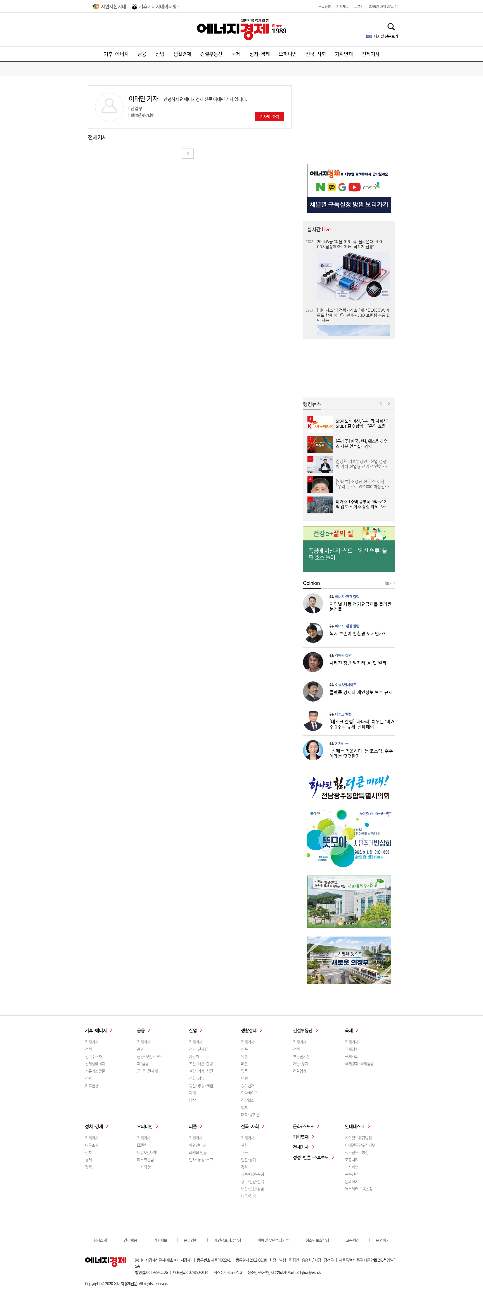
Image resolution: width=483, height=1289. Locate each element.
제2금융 (143, 1063)
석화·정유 (196, 1078)
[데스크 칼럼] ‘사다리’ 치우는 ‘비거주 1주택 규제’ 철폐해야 (362, 724)
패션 (244, 1063)
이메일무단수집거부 (360, 1145)
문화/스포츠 (303, 1126)
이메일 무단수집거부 (273, 1240)
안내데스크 (354, 1126)
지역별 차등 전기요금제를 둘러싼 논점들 (361, 606)
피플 (193, 1126)
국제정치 (351, 1049)
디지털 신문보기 (386, 36)
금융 (142, 54)
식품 (244, 1049)
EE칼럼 (142, 1145)
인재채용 (130, 1240)
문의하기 (351, 1181)
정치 (88, 1152)
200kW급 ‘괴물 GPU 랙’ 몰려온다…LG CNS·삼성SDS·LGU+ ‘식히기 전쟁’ (349, 241)
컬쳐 (244, 1107)
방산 (192, 1100)
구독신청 (324, 6)
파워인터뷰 (197, 1145)
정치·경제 (259, 54)
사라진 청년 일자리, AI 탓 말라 (358, 662)
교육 (244, 1152)
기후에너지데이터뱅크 (160, 6)
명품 (244, 1071)
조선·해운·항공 (201, 1063)
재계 (192, 1092)
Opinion (311, 582)
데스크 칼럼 (343, 714)
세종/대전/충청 (252, 1174)
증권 (140, 1049)
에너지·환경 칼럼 (347, 596)
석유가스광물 (95, 1071)
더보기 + (388, 582)
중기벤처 (247, 1085)
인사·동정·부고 (201, 1159)
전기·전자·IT (198, 1049)
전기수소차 (93, 1056)
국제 (235, 54)
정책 (88, 1049)
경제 (88, 1159)
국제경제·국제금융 (359, 1063)
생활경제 (182, 54)
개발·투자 (300, 1063)
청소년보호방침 (356, 1152)
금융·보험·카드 (149, 1056)
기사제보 (342, 6)
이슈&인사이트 (345, 684)
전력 (88, 1078)
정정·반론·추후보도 (311, 1157)
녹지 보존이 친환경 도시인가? (357, 633)
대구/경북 (248, 1196)
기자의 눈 (341, 743)
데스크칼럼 (145, 1159)
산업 (159, 54)
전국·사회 (316, 54)
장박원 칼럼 (343, 655)
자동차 (194, 1056)
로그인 (358, 6)
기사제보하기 (269, 116)
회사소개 (100, 1240)
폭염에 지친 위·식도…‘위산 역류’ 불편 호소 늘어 (348, 554)
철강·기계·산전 (201, 1071)
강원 (244, 1167)
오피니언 (288, 54)
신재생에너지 (95, 1063)
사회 (244, 1145)
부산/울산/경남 (252, 1188)
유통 (244, 1056)
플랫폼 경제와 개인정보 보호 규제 (361, 692)
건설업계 (299, 1071)
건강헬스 (247, 1100)
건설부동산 (211, 54)
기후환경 (91, 1085)
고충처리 (351, 1159)
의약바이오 (249, 1092)
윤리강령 (190, 1240)
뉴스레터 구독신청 (359, 1188)
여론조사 (91, 1145)
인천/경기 (248, 1159)
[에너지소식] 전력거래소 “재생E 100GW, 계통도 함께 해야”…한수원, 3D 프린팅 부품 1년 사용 (353, 312)
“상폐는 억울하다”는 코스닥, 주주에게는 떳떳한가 (361, 753)
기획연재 (344, 54)
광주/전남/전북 (252, 1181)
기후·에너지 (116, 54)
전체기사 (371, 54)
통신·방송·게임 (201, 1085)
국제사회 (351, 1056)
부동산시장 (301, 1056)
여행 (244, 1078)
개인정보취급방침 (358, 1137)
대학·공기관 (250, 1114)
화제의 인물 (198, 1152)
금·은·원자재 (147, 1071)
